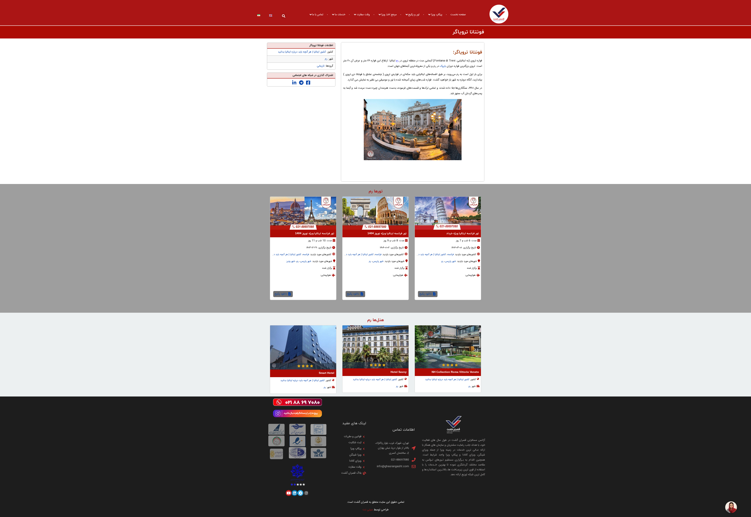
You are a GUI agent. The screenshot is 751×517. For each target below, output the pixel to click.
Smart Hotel (399, 373)
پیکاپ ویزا (436, 14)
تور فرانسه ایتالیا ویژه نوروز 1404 (387, 233)
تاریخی (320, 66)
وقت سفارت (363, 14)
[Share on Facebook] (308, 82)
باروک (443, 66)
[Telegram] (300, 493)
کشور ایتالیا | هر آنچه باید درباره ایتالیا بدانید (302, 52)
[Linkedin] (294, 493)
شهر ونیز (291, 261)
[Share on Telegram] (301, 82)
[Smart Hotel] (375, 347)
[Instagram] (306, 493)
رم (397, 60)
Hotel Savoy (471, 372)
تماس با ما (317, 14)
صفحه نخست (458, 14)
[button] (283, 16)
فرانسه (450, 255)
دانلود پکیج (425, 294)
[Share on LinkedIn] (294, 82)
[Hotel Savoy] (448, 346)
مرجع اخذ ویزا (389, 14)
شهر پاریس (450, 261)
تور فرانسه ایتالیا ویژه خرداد (462, 233)
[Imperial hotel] (303, 347)
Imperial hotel (325, 373)
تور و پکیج (414, 14)
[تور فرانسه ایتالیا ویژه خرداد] (448, 213)
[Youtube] (289, 493)
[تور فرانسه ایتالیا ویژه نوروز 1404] (375, 213)
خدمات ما (340, 14)
